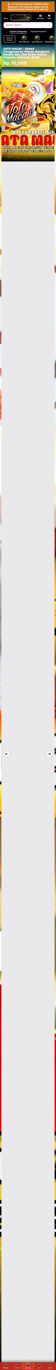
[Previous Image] (6, 754)
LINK (39, 1368)
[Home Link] (21, 17)
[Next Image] (49, 754)
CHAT (50, 1368)
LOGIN (17, 1368)
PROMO (5, 1368)
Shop (6, 18)
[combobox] (25, 25)
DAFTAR (28, 1368)
